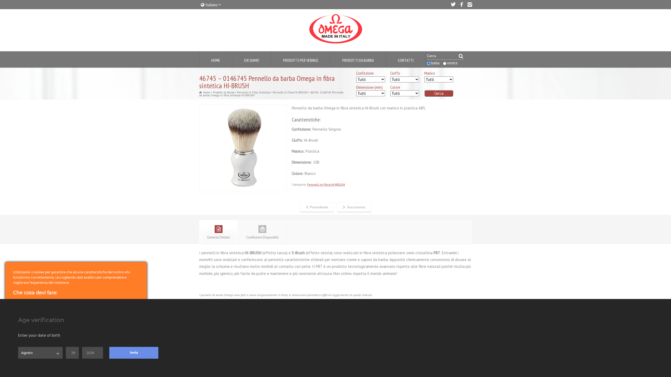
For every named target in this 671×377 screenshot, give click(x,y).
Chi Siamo (251, 60)
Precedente (319, 207)
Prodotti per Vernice (300, 60)
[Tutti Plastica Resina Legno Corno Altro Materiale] (438, 79)
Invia (134, 352)
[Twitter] (453, 4)
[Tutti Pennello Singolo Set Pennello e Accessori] (370, 79)
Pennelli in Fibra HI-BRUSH (326, 184)
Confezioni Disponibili (262, 237)
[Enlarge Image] (243, 108)
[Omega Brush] (335, 43)
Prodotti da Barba (358, 60)
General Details (218, 237)
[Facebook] (461, 4)
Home (215, 60)
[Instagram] (470, 4)
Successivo (356, 207)
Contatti (406, 60)
